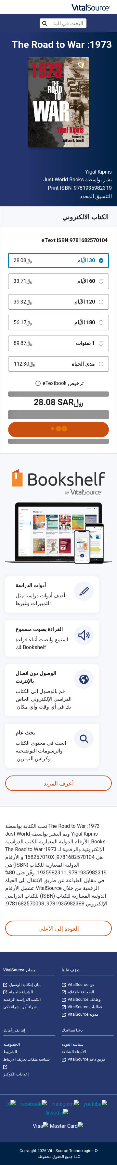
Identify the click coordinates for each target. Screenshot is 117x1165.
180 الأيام (54, 322)
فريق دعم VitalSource (86, 1059)
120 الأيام (54, 302)
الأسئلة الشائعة (74, 1052)
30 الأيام (54, 260)
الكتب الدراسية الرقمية (22, 999)
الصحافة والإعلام (80, 992)
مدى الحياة (54, 364)
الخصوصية (11, 1044)
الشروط (10, 1052)
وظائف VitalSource (84, 999)
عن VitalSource (81, 984)
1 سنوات (54, 343)
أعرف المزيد (59, 783)
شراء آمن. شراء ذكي (20, 1007)
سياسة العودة (73, 1044)
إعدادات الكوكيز (16, 1074)
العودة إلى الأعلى (58, 928)
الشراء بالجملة (20, 992)
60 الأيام (54, 281)
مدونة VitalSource (82, 1014)
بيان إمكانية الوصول (24, 984)
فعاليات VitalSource (84, 1007)
